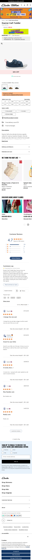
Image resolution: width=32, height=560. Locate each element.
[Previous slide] (24, 225)
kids (7, 20)
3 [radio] (19, 101)
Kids (5, 452)
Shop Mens (6, 486)
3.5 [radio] (27, 101)
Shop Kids (5, 489)
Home (3, 20)
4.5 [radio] (12, 104)
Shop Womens (7, 482)
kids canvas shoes (13, 20)
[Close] (27, 536)
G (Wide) (23, 111)
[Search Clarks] (21, 5)
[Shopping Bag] (27, 5)
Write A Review (16, 258)
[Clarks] (10, 5)
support (18, 297)
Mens (14, 449)
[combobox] (23, 304)
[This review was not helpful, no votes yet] (27, 329)
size (5, 297)
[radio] (10, 89)
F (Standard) (9, 111)
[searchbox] (9, 291)
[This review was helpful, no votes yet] (24, 329)
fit (8, 297)
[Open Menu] (30, 5)
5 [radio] (19, 104)
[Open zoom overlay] (2, 43)
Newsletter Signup (23, 529)
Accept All (16, 551)
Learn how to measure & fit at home (13, 94)
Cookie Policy (25, 526)
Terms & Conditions (8, 526)
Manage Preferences (16, 558)
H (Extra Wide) (9, 114)
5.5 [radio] (27, 104)
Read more (5, 141)
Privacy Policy (5, 466)
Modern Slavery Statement (10, 529)
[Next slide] (28, 225)
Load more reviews (15, 431)
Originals (15, 452)
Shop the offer (14, 17)
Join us (16, 461)
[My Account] (24, 5)
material (13, 297)
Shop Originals (7, 493)
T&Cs (20, 17)
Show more (6, 301)
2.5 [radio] (12, 101)
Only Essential (16, 554)
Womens (6, 449)
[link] (12, 176)
